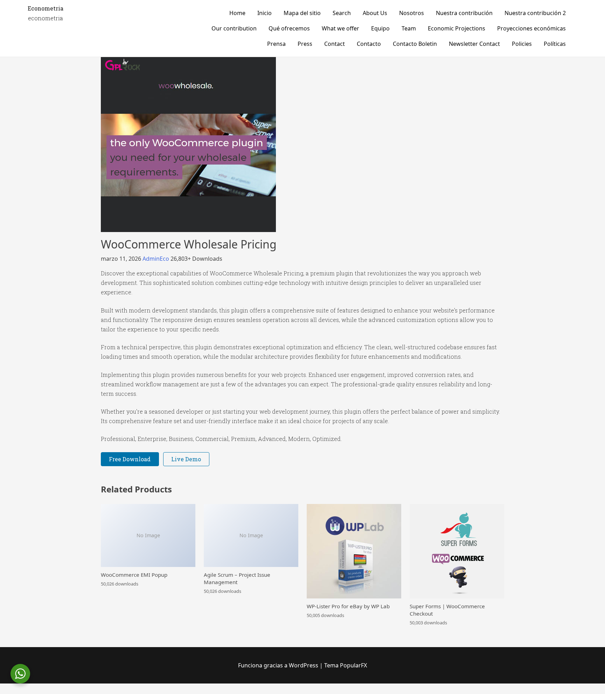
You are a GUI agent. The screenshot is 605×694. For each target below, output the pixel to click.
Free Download (130, 459)
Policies (522, 44)
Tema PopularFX (345, 665)
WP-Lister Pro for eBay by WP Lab (348, 606)
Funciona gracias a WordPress (279, 665)
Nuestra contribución (464, 13)
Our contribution (234, 28)
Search (342, 13)
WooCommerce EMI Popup (134, 574)
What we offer (340, 28)
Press (305, 44)
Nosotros (411, 13)
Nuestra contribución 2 (535, 13)
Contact (334, 44)
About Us (375, 13)
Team (409, 28)
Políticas (555, 44)
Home (237, 13)
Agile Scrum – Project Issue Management (237, 578)
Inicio (264, 13)
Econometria (45, 8)
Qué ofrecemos (289, 28)
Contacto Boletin (415, 44)
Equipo (380, 28)
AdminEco (156, 258)
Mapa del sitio (302, 13)
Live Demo (186, 459)
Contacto (369, 44)
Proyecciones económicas (531, 28)
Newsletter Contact (474, 44)
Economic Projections (456, 28)
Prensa (276, 44)
